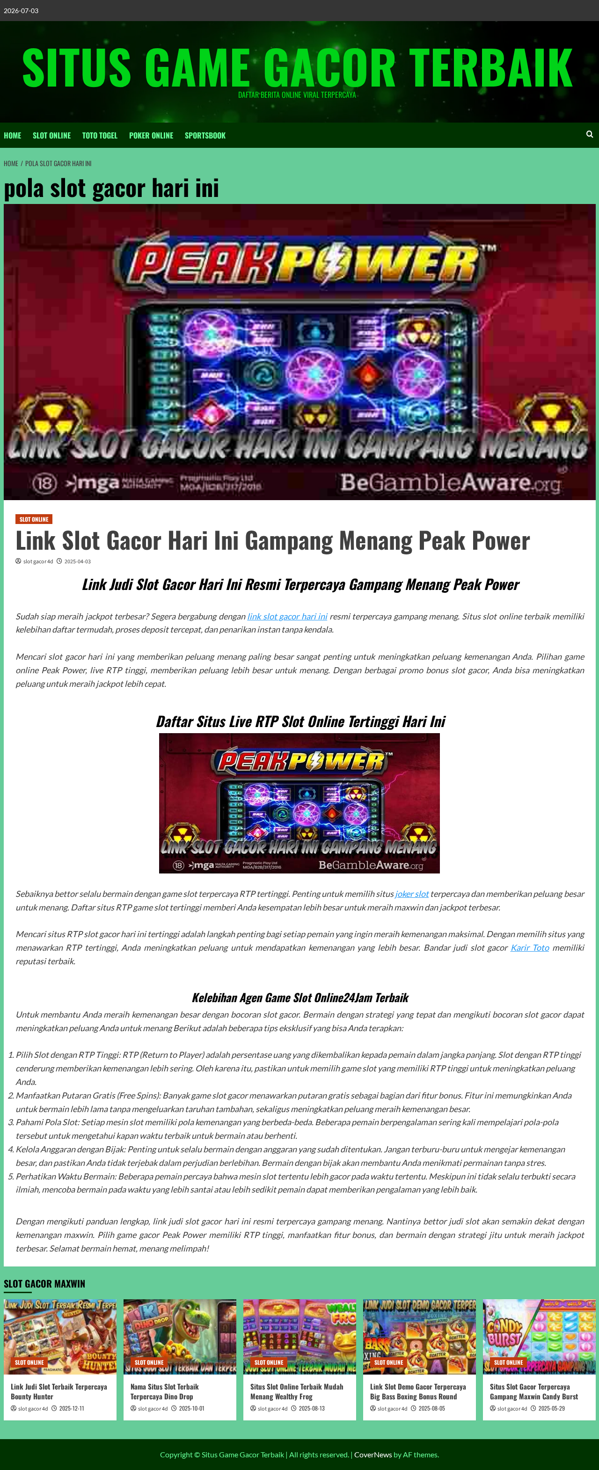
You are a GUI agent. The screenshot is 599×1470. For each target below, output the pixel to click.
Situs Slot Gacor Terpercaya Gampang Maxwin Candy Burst (534, 1391)
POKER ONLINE (151, 135)
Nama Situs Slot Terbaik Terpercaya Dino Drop (165, 1391)
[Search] (590, 134)
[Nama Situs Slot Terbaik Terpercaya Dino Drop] (180, 1337)
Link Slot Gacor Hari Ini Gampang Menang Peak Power (272, 539)
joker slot (412, 893)
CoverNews (373, 1454)
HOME (12, 135)
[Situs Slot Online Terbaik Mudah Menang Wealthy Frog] (299, 1337)
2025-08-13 (312, 1408)
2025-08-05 (432, 1408)
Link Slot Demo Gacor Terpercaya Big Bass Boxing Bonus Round (418, 1391)
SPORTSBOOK (205, 135)
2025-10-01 (192, 1408)
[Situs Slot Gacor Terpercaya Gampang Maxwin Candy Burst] (539, 1337)
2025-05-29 (552, 1408)
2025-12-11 (71, 1408)
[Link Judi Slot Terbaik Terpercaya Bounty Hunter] (60, 1337)
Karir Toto (530, 947)
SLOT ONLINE (52, 135)
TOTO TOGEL (99, 135)
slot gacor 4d (38, 562)
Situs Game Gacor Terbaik (297, 65)
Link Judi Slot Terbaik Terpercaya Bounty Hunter (59, 1391)
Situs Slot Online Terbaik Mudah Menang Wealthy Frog (296, 1391)
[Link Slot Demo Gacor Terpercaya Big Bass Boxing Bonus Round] (419, 1337)
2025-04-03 (78, 562)
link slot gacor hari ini (287, 616)
